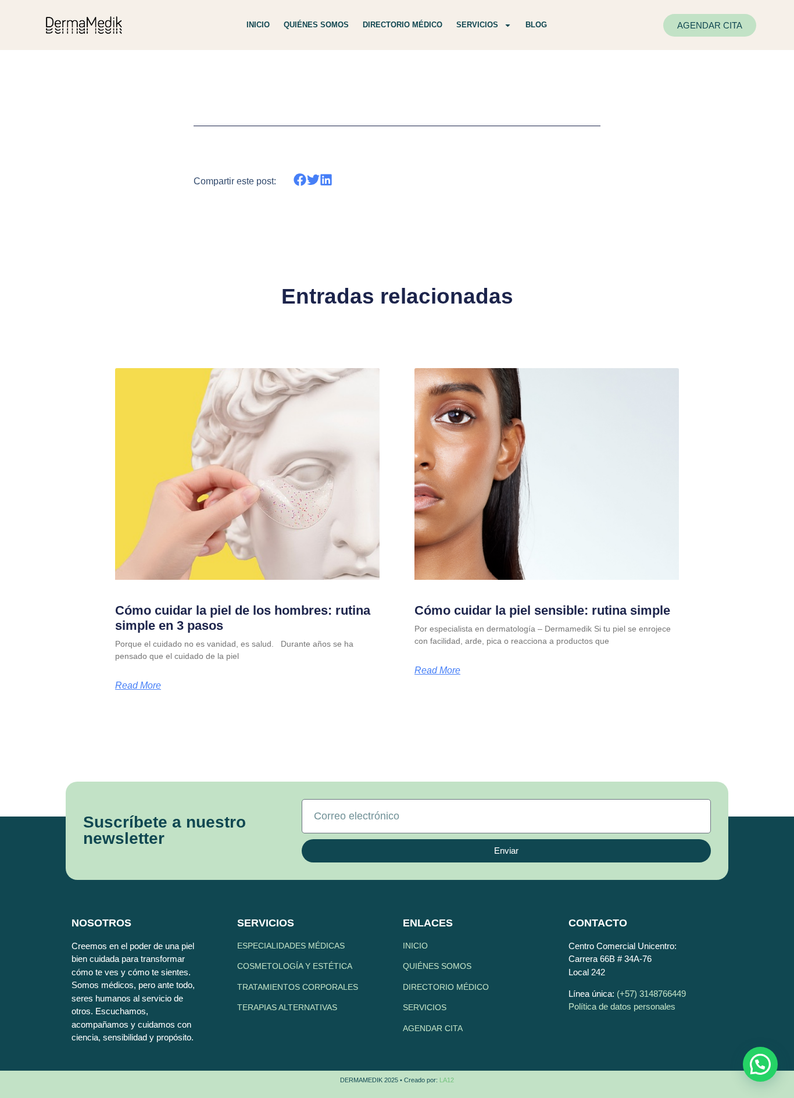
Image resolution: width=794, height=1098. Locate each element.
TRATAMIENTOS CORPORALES (297, 987)
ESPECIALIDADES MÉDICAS (291, 945)
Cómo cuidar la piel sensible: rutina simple (542, 610)
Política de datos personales (621, 1006)
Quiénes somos (316, 24)
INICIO (415, 945)
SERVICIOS (424, 1007)
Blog (536, 24)
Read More (138, 685)
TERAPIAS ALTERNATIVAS (287, 1007)
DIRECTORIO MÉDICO (446, 987)
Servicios (477, 24)
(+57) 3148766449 (651, 994)
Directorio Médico (402, 24)
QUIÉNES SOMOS (437, 966)
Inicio (258, 24)
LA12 (446, 1079)
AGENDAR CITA (433, 1028)
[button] (300, 179)
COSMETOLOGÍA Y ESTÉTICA (294, 966)
